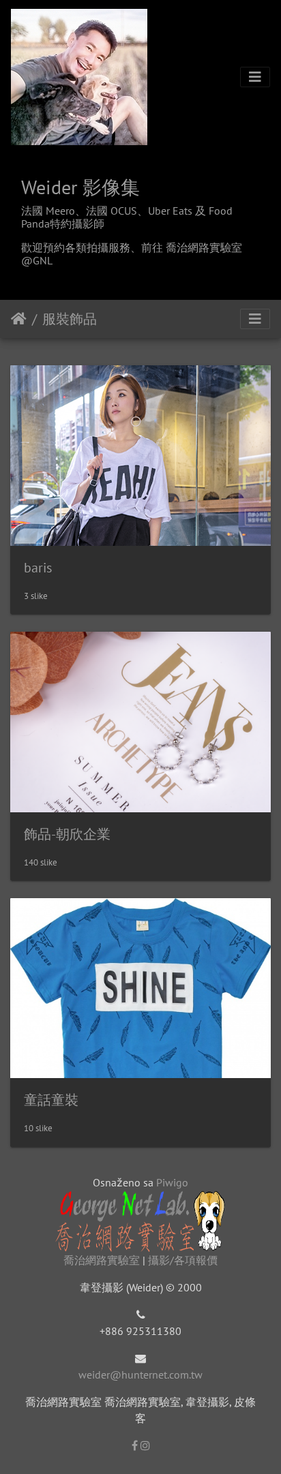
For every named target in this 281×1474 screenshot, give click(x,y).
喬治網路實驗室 (101, 1260)
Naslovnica (19, 319)
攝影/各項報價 (183, 1260)
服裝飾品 (69, 319)
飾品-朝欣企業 (67, 834)
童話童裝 (51, 1100)
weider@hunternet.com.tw (140, 1374)
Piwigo (172, 1182)
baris (38, 568)
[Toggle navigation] (255, 77)
